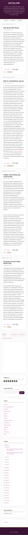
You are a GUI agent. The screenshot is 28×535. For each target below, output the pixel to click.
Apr (7, 459)
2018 (6, 485)
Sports (5, 429)
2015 (6, 492)
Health (5, 418)
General (9, 252)
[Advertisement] (14, 357)
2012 (6, 500)
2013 (6, 497)
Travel (5, 434)
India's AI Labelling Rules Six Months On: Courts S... (14, 449)
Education (6, 409)
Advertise (20, 20)
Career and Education (8, 406)
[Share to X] (15, 69)
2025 (6, 467)
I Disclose (6, 522)
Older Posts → (22, 334)
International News (8, 420)
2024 (6, 470)
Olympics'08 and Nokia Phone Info (11, 262)
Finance (5, 413)
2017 (6, 487)
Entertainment (10, 165)
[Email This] (12, 69)
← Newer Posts (14, 334)
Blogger (16, 532)
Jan (7, 464)
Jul (7, 457)
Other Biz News (7, 425)
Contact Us (13, 20)
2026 (6, 445)
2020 (6, 480)
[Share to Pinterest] (17, 69)
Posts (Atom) (9, 338)
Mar (7, 462)
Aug (7, 447)
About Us (6, 20)
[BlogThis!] (14, 69)
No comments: (7, 69)
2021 (6, 477)
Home (4, 334)
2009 (6, 502)
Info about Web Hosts (11, 28)
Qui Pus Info (14, 2)
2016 (6, 490)
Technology (9, 71)
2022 (6, 475)
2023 (6, 472)
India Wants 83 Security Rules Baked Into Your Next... (14, 453)
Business (6, 404)
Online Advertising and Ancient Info (11, 176)
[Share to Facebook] (16, 69)
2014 (6, 495)
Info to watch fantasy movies (13, 81)
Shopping (6, 427)
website (5, 121)
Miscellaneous (7, 422)
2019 (6, 482)
